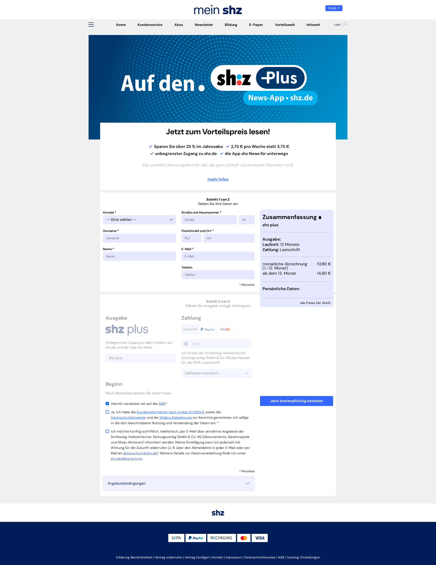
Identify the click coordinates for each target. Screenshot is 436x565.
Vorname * (111, 231)
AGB (162, 403)
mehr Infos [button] (218, 179)
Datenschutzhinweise (128, 417)
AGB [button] (281, 557)
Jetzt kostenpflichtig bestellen (296, 400)
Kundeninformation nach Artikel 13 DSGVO (170, 412)
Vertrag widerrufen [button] (168, 557)
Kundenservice (150, 24)
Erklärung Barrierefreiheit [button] (134, 557)
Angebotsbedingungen (127, 483)
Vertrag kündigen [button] (197, 557)
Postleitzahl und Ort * (197, 231)
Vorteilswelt (285, 24)
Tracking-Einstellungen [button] (303, 557)
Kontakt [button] (217, 557)
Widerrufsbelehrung (175, 417)
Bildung (231, 24)
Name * (108, 249)
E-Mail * (187, 249)
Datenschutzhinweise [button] (259, 557)
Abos (178, 24)
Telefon (186, 267)
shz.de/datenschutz (126, 458)
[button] (91, 24)
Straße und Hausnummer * (201, 212)
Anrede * (109, 212)
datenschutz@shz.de (140, 453)
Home (121, 24)
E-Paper (256, 24)
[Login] (336, 25)
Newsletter (204, 24)
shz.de (332, 8)
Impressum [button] (234, 557)
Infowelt (313, 24)
